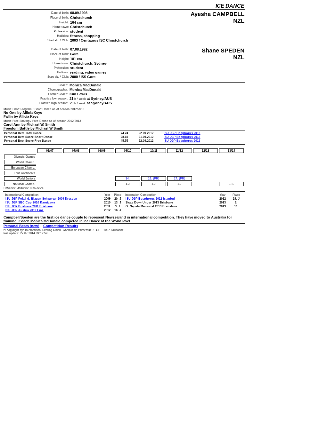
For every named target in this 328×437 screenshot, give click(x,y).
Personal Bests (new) (21, 226)
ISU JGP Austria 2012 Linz (24, 210)
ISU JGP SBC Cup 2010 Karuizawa (30, 202)
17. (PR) (179, 178)
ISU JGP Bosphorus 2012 (182, 133)
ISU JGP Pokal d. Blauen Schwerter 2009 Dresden (41, 198)
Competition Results (60, 226)
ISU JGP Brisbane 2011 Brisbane (29, 206)
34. (128, 178)
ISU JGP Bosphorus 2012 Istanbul (150, 198)
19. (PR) (153, 178)
